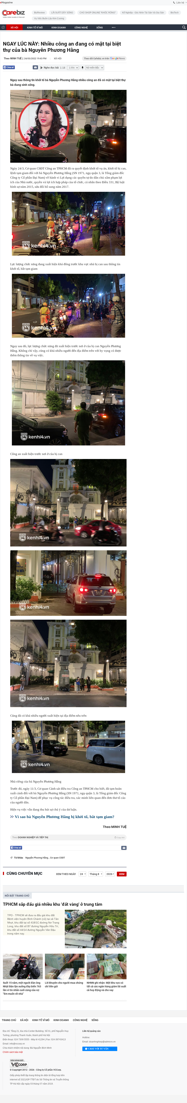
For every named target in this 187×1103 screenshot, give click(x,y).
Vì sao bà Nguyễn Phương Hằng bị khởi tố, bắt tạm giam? (64, 816)
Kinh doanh (61, 1020)
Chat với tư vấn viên (98, 1049)
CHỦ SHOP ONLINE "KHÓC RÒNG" (98, 12)
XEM (121, 874)
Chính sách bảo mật (13, 1052)
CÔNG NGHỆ (81, 27)
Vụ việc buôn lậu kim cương (49, 18)
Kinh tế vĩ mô (40, 1020)
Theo (68, 837)
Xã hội (58, 58)
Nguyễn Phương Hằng (37, 857)
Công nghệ (80, 1020)
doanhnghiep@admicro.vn (102, 1041)
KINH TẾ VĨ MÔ (35, 27)
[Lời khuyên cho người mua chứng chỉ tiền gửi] (65, 966)
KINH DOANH (58, 27)
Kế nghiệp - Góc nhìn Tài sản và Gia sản (143, 12)
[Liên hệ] (35, 67)
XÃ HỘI (14, 27)
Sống (94, 1020)
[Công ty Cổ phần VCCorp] (19, 1063)
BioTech (175, 12)
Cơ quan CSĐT (57, 857)
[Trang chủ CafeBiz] (3, 27)
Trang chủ (9, 1020)
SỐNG (99, 27)
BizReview (39, 12)
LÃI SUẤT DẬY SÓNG (62, 12)
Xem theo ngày (66, 874)
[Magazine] (6, 2)
